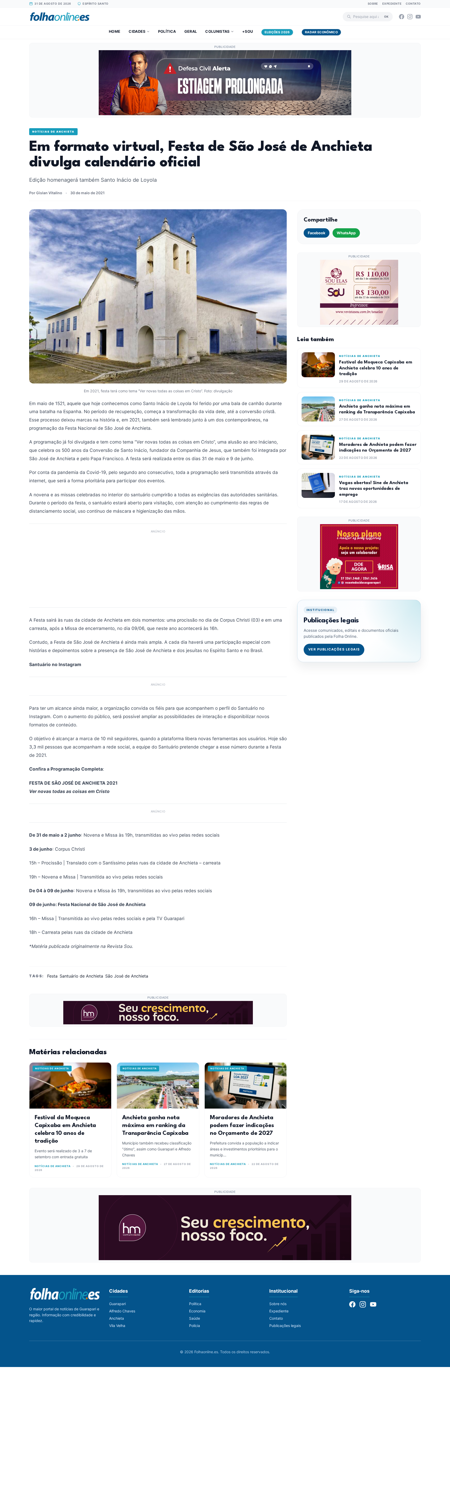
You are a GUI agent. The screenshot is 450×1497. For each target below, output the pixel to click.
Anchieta (116, 1318)
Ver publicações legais (334, 649)
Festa (52, 976)
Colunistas (217, 31)
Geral (190, 31)
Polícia (194, 1325)
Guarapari (117, 1303)
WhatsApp (346, 233)
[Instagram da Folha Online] (410, 16)
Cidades (137, 31)
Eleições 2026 (277, 32)
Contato (413, 3)
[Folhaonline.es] (59, 16)
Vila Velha (117, 1325)
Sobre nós (277, 1303)
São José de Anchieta (126, 976)
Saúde (194, 1318)
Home (114, 31)
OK (386, 16)
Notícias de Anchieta (53, 131)
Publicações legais (285, 1325)
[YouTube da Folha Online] (418, 16)
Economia (197, 1311)
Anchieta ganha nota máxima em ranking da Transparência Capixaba (155, 1125)
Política (167, 31)
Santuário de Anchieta (81, 976)
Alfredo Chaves (122, 1311)
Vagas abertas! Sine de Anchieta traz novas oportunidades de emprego (373, 489)
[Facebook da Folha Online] (401, 16)
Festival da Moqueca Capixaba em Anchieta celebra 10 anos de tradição (375, 368)
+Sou (247, 31)
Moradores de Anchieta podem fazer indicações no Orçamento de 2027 (242, 1125)
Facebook (316, 233)
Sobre (373, 3)
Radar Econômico (321, 32)
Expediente (392, 3)
